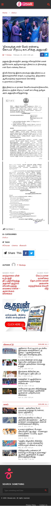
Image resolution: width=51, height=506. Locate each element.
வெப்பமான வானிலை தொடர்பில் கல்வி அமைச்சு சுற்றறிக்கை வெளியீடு (38, 282)
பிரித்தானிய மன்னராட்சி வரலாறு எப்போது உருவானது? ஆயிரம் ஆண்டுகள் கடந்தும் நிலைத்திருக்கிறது (32, 454)
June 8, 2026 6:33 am (25, 426)
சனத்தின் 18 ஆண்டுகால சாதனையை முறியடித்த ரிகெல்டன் (29, 381)
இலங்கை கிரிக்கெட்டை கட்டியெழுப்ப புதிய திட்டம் (29, 373)
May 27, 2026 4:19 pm (25, 357)
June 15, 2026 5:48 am (26, 415)
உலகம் (5, 404)
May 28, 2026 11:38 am (26, 459)
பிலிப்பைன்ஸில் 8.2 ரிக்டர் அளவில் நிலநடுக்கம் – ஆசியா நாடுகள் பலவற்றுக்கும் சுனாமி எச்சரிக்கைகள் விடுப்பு (32, 421)
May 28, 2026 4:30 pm (25, 447)
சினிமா (5, 237)
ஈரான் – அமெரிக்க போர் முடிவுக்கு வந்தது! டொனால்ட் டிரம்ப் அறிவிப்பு (31, 410)
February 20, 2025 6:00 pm (23, 55)
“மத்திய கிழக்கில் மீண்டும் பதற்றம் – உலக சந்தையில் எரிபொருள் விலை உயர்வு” (30, 443)
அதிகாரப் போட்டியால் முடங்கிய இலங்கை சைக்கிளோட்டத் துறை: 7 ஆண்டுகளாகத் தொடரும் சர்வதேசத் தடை (32, 351)
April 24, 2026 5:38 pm (25, 397)
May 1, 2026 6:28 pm (25, 376)
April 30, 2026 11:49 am (26, 386)
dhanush (22, 245)
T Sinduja (8, 55)
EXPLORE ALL (43, 344)
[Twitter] (46, 55)
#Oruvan (6, 245)
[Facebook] (42, 55)
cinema (15, 245)
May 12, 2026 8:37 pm (25, 368)
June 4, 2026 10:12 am (26, 438)
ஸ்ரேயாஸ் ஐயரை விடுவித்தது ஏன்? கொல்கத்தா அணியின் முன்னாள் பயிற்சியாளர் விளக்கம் (32, 392)
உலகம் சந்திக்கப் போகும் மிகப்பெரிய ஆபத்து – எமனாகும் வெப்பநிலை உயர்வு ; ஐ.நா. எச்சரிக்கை (33, 433)
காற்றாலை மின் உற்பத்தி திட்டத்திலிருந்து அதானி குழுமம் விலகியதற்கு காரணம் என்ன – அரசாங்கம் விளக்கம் (11, 285)
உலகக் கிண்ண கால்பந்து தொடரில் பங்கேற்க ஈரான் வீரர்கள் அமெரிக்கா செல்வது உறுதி (31, 363)
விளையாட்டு (8, 344)
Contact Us (43, 505)
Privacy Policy (31, 505)
